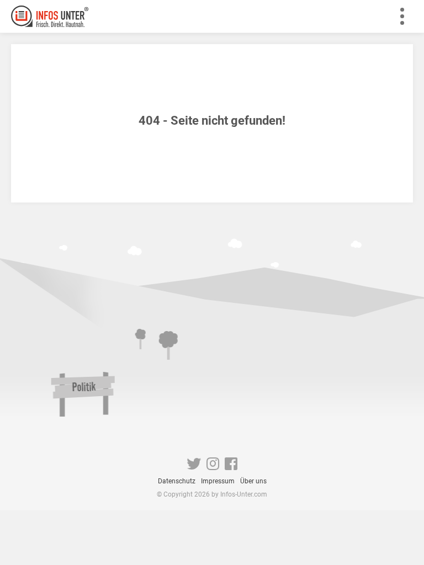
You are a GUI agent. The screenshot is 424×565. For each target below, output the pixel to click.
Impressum (218, 481)
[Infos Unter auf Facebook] (231, 466)
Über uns (253, 481)
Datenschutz (176, 481)
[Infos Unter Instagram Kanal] (212, 466)
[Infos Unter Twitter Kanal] (194, 466)
